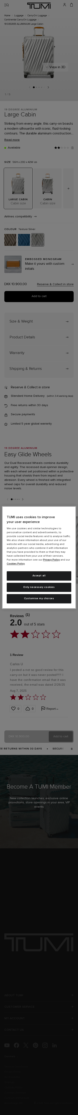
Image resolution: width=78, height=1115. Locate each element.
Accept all (39, 575)
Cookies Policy (16, 563)
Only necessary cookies (39, 587)
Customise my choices (39, 598)
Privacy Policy (51, 560)
